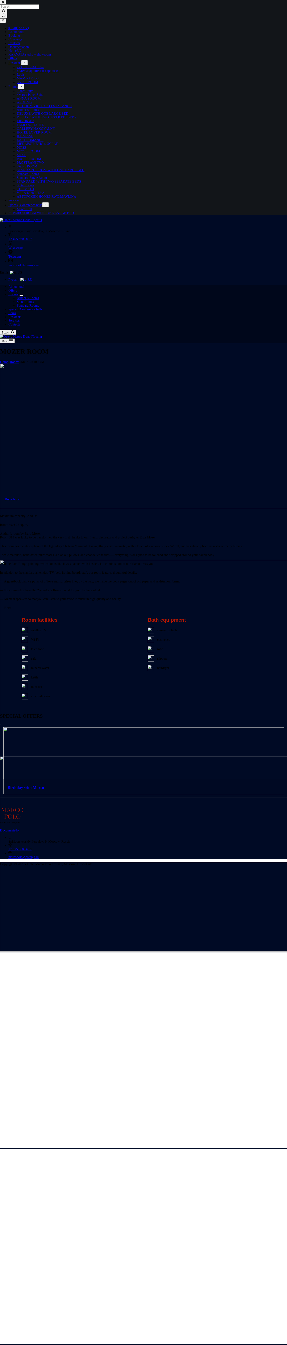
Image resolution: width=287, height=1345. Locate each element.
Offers (12, 290)
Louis (12, 313)
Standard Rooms (28, 305)
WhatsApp (15, 247)
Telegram (14, 256)
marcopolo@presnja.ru (23, 265)
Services (14, 320)
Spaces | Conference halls (25, 309)
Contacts (14, 324)
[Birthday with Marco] (143, 729)
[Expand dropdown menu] (21, 295)
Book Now (12, 499)
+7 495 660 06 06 (20, 239)
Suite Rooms (25, 302)
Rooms (13, 294)
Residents (14, 317)
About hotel (16, 286)
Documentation (10, 830)
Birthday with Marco (26, 787)
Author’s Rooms (28, 298)
